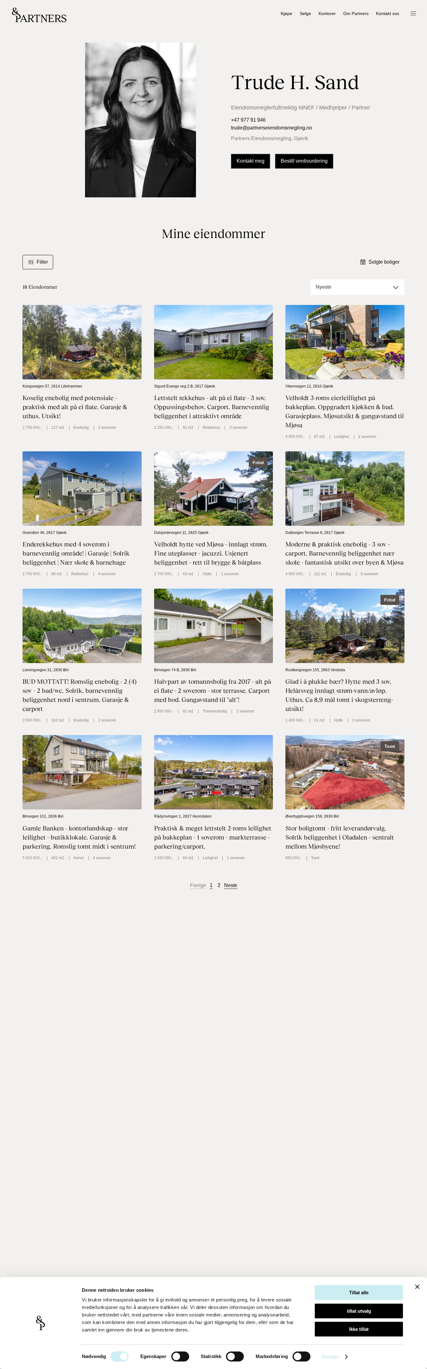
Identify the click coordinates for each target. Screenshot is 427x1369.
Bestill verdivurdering (304, 161)
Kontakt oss (387, 13)
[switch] (180, 1356)
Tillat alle (359, 1292)
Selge (305, 13)
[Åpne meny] (413, 14)
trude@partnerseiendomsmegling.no (271, 127)
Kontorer (327, 13)
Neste (230, 885)
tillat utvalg (359, 1311)
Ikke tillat (359, 1329)
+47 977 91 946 (248, 120)
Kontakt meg (250, 161)
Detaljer (330, 1356)
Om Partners (356, 13)
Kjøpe (286, 13)
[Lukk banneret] (417, 1287)
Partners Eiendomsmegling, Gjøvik (269, 138)
